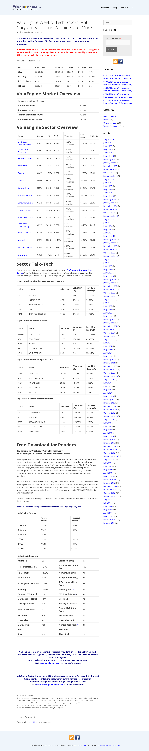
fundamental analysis (90, 698)
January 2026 (109, 162)
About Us (124, 8)
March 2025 (108, 196)
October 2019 (109, 413)
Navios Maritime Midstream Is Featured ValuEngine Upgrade (41, 708)
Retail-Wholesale (25, 247)
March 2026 (108, 156)
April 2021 (107, 353)
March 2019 (108, 436)
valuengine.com (70, 703)
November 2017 (110, 489)
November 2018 (110, 449)
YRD (78, 703)
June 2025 (107, 186)
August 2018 (108, 459)
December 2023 (110, 246)
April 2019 (107, 433)
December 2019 (110, 406)
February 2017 (109, 519)
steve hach (60, 700)
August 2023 (108, 259)
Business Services (25, 195)
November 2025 (110, 169)
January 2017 (109, 523)
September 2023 (110, 256)
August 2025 (108, 179)
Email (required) (113, 38)
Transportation (24, 210)
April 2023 (107, 273)
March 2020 (108, 396)
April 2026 (107, 152)
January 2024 (109, 242)
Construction (23, 188)
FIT (75, 698)
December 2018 (110, 446)
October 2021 (109, 333)
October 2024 (109, 212)
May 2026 (107, 149)
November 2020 (110, 369)
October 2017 (109, 493)
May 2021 (107, 349)
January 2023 (109, 282)
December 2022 (110, 286)
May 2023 (107, 269)
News (105, 119)
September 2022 (110, 296)
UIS (36, 703)
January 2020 (109, 403)
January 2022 (109, 322)
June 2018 (107, 466)
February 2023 (109, 279)
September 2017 (110, 496)
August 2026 (108, 139)
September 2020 (110, 376)
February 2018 (109, 479)
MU (45, 700)
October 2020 (109, 373)
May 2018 (107, 469)
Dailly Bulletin (109, 116)
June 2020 (107, 386)
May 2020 (107, 389)
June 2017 (107, 506)
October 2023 (109, 252)
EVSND (66, 698)
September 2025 (110, 176)
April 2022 (107, 313)
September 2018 (110, 456)
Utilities (21, 180)
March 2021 (108, 356)
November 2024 (110, 209)
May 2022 (107, 309)
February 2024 (109, 239)
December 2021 (110, 326)
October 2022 (109, 293)
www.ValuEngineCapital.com (49, 684)
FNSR (80, 698)
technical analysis (23, 703)
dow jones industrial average (52, 698)
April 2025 (107, 192)
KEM (28, 700)
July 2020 (107, 383)
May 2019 (107, 429)
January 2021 (109, 363)
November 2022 (110, 289)
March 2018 (108, 476)
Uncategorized (109, 123)
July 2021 (107, 342)
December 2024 (110, 206)
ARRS (30, 698)
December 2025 (110, 166)
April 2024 (107, 232)
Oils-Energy (23, 255)
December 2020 (110, 366)
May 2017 (107, 509)
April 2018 (107, 473)
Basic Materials (24, 232)
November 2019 (110, 409)
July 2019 (107, 423)
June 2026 (107, 146)
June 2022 (107, 306)
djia (39, 698)
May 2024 (107, 229)
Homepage (104, 8)
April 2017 (107, 513)
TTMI (32, 703)
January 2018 (109, 483)
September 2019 (110, 416)
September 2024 (110, 216)
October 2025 (109, 172)
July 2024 (107, 222)
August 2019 (108, 419)
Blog (115, 8)
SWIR (77, 700)
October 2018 (109, 453)
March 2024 (108, 236)
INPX (19, 700)
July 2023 (107, 262)
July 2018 (107, 463)
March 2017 (108, 516)
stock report (69, 700)
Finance (21, 173)
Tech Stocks (89, 700)
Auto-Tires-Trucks (25, 217)
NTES (54, 700)
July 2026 (107, 142)
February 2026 (109, 159)
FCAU (72, 698)
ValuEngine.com (80, 745)
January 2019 (109, 443)
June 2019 (107, 426)
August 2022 (108, 299)
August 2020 (108, 379)
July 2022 (107, 302)
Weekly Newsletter (26, 696)
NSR (49, 700)
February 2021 (109, 359)
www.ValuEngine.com (50, 663)
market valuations (37, 700)
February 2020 (109, 399)
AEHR (21, 698)
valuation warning (57, 703)
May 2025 (107, 189)
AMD (26, 698)
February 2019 (109, 439)
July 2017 (107, 503)
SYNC (82, 700)
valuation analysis (44, 703)
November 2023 (110, 249)
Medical (21, 240)
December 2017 (110, 486)
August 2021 (108, 339)
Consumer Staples (25, 203)
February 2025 (109, 199)
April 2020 (107, 393)
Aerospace (22, 165)
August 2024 (108, 219)
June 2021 (107, 346)
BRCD (35, 698)
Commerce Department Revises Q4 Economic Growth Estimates (42, 705)
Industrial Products (26, 158)
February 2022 (109, 319)
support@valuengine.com (110, 745)
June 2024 (107, 226)
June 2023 (107, 266)
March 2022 (108, 316)
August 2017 (108, 499)
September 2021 (110, 336)
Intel (24, 700)
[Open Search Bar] (133, 7)
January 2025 (109, 202)
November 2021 (110, 329)
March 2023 (108, 276)
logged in (32, 722)
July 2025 (107, 182)
